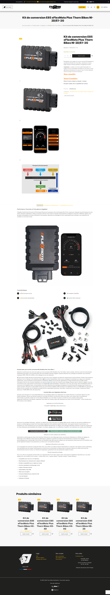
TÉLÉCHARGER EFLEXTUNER (37, 431)
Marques (43, 25)
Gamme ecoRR (87, 91)
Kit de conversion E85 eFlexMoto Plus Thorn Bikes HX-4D (45, 523)
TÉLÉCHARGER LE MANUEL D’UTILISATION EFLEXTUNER (65, 431)
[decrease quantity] (65, 56)
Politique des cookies (41, 559)
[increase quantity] (70, 56)
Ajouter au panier (81, 55)
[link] (18, 7)
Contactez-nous (79, 556)
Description (40, 205)
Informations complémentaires (51, 205)
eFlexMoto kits (73, 88)
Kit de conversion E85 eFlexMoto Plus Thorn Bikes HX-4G (64, 523)
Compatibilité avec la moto (66, 205)
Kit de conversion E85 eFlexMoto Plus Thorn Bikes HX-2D (26, 523)
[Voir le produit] (33, 502)
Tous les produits (26, 25)
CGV (37, 556)
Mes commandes (60, 556)
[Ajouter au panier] (33, 500)
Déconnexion (59, 559)
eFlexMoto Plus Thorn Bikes (54, 25)
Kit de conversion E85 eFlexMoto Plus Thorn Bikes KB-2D (84, 523)
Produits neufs (35, 25)
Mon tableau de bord (61, 557)
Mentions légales (40, 557)
